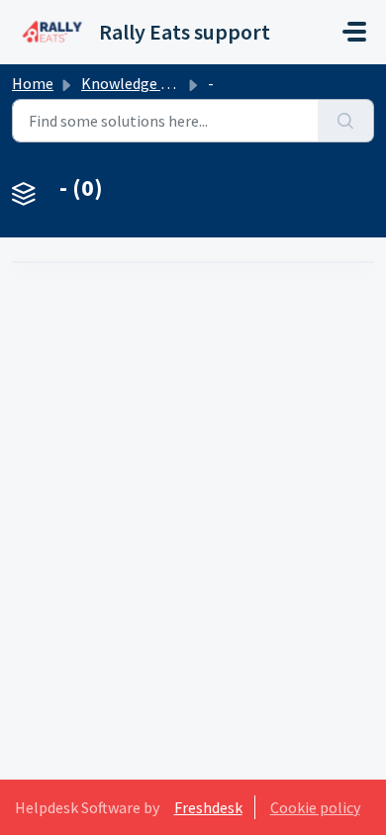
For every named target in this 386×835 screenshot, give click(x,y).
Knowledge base (136, 83)
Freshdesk (208, 807)
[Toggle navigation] (354, 31)
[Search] (346, 120)
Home (32, 83)
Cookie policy (315, 807)
